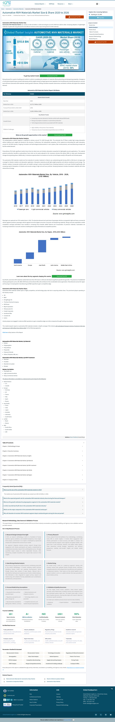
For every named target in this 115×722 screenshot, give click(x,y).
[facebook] (105, 714)
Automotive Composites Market (14, 681)
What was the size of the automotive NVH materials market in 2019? (23, 490)
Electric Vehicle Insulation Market (55, 679)
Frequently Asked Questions (96, 34)
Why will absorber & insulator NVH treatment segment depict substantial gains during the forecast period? (34, 513)
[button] (84, 443)
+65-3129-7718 (90, 701)
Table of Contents (93, 32)
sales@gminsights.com (93, 703)
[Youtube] (110, 714)
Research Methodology (95, 36)
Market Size (92, 25)
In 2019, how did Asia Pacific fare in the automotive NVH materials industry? (25, 506)
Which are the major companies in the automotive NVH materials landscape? (25, 509)
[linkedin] (95, 714)
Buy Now (101, 18)
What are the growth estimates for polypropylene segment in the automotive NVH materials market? (32, 502)
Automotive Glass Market (53, 681)
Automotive (9, 9)
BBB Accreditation (27, 617)
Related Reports (93, 39)
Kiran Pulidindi (74, 437)
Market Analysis (93, 27)
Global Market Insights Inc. (10, 714)
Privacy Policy (67, 720)
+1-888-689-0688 (92, 698)
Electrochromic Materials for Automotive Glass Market (20, 679)
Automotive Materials (18, 9)
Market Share (92, 29)
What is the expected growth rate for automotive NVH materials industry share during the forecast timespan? (34, 498)
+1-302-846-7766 (90, 699)
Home (2, 9)
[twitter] (100, 714)
